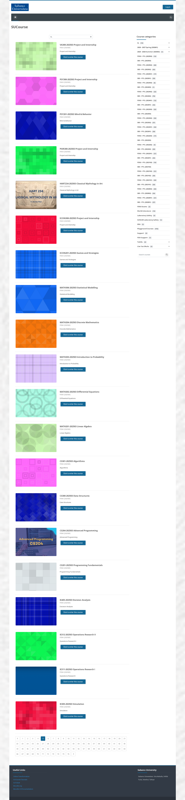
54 (69, 749)
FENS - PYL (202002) (144, 189)
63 (114, 749)
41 (114, 744)
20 (120, 739)
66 (18, 754)
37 (94, 744)
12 (79, 739)
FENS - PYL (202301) (144, 127)
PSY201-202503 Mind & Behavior (75, 114)
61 (104, 749)
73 (53, 754)
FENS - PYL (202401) (144, 100)
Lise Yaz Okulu (143, 246)
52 (58, 749)
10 (69, 739)
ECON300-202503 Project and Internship (79, 218)
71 (43, 754)
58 (89, 749)
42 (120, 744)
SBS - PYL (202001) (144, 202)
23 (23, 744)
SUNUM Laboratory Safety (148, 220)
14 (89, 739)
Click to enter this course (73, 57)
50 (48, 749)
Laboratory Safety (144, 215)
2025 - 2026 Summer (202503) (148, 52)
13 (84, 739)
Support (140, 233)
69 (33, 754)
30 (58, 744)
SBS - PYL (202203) (144, 140)
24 (28, 744)
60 (99, 749)
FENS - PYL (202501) (144, 74)
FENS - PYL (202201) (144, 153)
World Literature (144, 211)
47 (33, 749)
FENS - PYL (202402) (144, 91)
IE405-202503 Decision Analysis (75, 600)
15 (94, 739)
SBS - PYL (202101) (144, 184)
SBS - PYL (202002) (144, 193)
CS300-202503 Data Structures (74, 495)
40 (109, 744)
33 (74, 744)
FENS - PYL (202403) (144, 83)
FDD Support (142, 237)
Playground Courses (145, 229)
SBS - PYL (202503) (144, 60)
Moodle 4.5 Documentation (23, 789)
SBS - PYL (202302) (144, 122)
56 (79, 749)
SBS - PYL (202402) (144, 96)
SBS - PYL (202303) (144, 114)
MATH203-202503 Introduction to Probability (82, 357)
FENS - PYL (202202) (144, 145)
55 (74, 749)
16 (99, 739)
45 (23, 749)
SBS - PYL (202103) (144, 167)
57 (84, 749)
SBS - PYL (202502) (144, 69)
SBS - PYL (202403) (144, 87)
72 (48, 754)
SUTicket (16, 783)
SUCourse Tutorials (20, 780)
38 (99, 744)
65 (125, 749)
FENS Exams (142, 206)
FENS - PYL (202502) (144, 65)
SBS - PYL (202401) (144, 105)
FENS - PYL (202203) (144, 136)
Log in (168, 7)
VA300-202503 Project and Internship (78, 44)
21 (125, 739)
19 (115, 739)
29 (53, 744)
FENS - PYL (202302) (144, 118)
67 (23, 754)
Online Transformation (21, 776)
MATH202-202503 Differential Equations (79, 391)
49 (43, 749)
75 (63, 754)
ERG (138, 224)
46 (28, 749)
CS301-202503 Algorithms (72, 461)
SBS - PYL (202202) (144, 149)
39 (104, 744)
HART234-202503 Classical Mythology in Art (81, 183)
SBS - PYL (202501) (144, 78)
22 (18, 744)
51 (53, 749)
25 (33, 744)
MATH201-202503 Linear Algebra (76, 426)
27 (43, 744)
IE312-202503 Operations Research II (78, 634)
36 (89, 744)
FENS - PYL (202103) (144, 162)
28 (48, 744)
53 (63, 749)
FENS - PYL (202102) (144, 171)
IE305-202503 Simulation (72, 704)
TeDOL (140, 242)
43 (125, 744)
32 (69, 744)
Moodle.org (17, 786)
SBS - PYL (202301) (144, 131)
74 (58, 754)
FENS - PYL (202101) (144, 180)
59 (94, 749)
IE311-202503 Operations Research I (77, 669)
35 (84, 744)
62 (109, 749)
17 (104, 739)
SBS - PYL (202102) (144, 175)
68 (28, 754)
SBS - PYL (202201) (144, 158)
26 (38, 744)
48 (38, 749)
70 (38, 754)
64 (120, 749)
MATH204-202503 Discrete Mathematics (79, 322)
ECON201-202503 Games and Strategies (79, 253)
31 (63, 744)
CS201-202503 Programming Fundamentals (81, 565)
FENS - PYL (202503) (144, 56)
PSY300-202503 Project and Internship (78, 79)
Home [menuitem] (15, 17)
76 (69, 754)
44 (18, 749)
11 (74, 739)
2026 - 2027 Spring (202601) (147, 47)
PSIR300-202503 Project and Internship (79, 148)
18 (110, 739)
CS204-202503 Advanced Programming (79, 530)
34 (79, 744)
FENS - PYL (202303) (144, 109)
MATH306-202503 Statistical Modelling (79, 287)
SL (138, 43)
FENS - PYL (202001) (144, 198)
